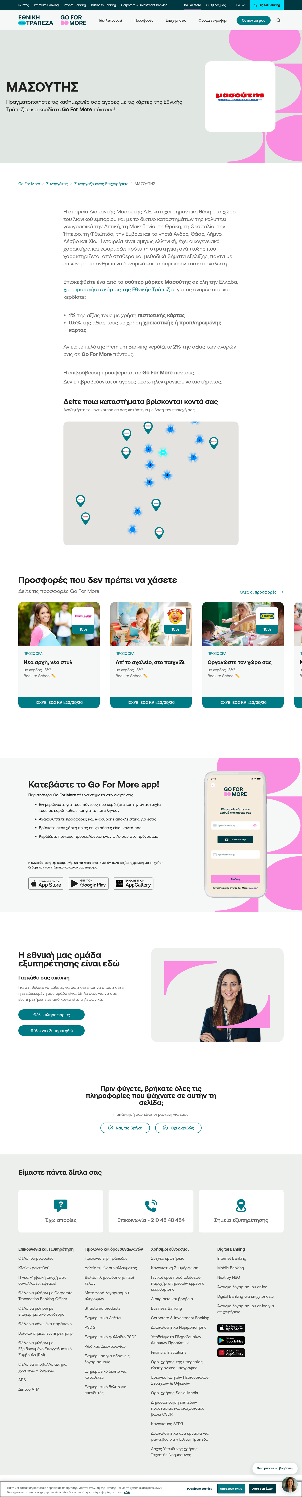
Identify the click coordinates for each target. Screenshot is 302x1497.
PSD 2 (90, 1327)
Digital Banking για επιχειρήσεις (245, 1296)
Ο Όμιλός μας (216, 5)
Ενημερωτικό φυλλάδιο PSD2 (110, 1336)
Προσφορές (143, 20)
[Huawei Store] (233, 1352)
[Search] (278, 20)
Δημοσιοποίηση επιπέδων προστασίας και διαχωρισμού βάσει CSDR (177, 1408)
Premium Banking (46, 5)
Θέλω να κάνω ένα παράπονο (45, 1323)
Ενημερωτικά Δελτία (103, 1317)
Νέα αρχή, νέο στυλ (48, 662)
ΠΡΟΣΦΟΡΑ (33, 654)
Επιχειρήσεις (176, 20)
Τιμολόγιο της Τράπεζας (106, 1258)
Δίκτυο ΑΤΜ (28, 1389)
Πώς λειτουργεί (110, 20)
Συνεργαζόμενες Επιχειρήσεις (101, 183)
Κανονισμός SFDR (167, 1423)
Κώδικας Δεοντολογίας (105, 1346)
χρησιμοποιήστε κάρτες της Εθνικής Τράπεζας (119, 289)
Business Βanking (166, 1308)
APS (22, 1379)
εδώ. (127, 1492)
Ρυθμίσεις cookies (199, 1488)
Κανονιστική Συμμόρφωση (174, 1267)
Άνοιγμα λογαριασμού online (242, 1286)
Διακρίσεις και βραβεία (172, 1298)
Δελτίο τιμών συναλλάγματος (111, 1267)
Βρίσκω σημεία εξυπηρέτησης (45, 1333)
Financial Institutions (168, 1352)
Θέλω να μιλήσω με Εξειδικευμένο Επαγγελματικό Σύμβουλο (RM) (45, 1348)
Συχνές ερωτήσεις (167, 1258)
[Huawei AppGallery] (135, 880)
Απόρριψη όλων (231, 1488)
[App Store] (48, 880)
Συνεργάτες (57, 183)
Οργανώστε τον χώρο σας (240, 662)
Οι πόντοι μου (253, 20)
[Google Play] (90, 880)
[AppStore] (233, 1328)
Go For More (192, 5)
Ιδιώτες (23, 5)
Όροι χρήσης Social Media (174, 1392)
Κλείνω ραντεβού (33, 1267)
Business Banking (103, 5)
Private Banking (75, 5)
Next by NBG (228, 1277)
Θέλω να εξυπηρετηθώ (52, 1030)
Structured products (102, 1308)
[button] (159, 533)
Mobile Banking (230, 1267)
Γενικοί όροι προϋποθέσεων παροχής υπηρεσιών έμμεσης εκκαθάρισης (177, 1283)
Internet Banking (231, 1258)
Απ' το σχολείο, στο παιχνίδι (150, 662)
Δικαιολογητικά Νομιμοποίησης (178, 1327)
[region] (151, 1489)
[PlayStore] (233, 1340)
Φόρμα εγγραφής (213, 20)
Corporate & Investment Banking (144, 5)
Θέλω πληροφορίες (36, 1258)
